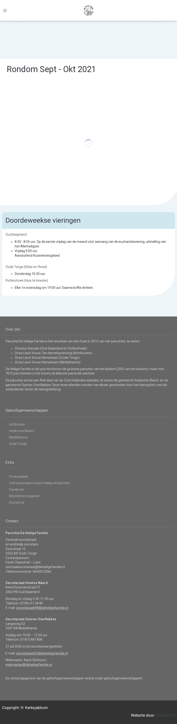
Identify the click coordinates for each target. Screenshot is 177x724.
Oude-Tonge (18, 444)
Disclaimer (16, 502)
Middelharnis (18, 437)
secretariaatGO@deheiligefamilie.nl (42, 653)
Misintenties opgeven (24, 496)
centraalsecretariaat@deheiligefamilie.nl (35, 567)
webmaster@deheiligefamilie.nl (29, 664)
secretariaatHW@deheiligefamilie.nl (42, 608)
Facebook (16, 489)
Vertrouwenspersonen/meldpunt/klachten (39, 483)
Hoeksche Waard (21, 431)
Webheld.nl (165, 715)
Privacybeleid (18, 476)
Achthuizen (17, 424)
